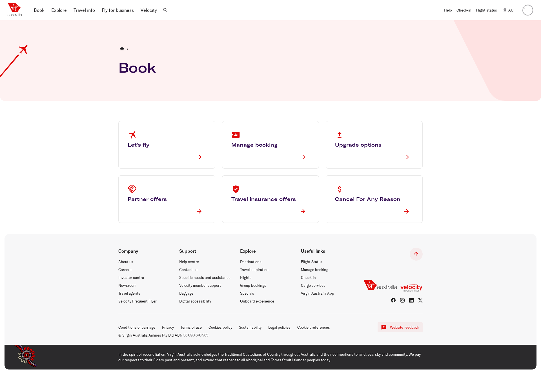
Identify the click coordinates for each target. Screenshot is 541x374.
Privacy (168, 327)
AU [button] (510, 10)
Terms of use (191, 327)
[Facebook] (393, 300)
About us (125, 261)
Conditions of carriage (136, 327)
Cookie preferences (313, 327)
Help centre (189, 261)
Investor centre (131, 277)
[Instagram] (402, 300)
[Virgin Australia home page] (15, 10)
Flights (246, 277)
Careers (125, 269)
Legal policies (279, 327)
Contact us (188, 269)
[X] (420, 300)
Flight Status (311, 261)
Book (137, 67)
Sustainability (250, 327)
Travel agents (129, 293)
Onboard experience (257, 301)
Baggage (186, 293)
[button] (39, 10)
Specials (247, 293)
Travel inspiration (254, 269)
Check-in (308, 277)
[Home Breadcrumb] (122, 48)
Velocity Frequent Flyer (137, 301)
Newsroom (127, 285)
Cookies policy (220, 327)
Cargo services (313, 285)
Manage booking (314, 269)
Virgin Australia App (317, 293)
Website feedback (404, 327)
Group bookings (253, 285)
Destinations (250, 261)
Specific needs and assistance (204, 277)
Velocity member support (200, 285)
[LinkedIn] (411, 300)
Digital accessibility (195, 301)
